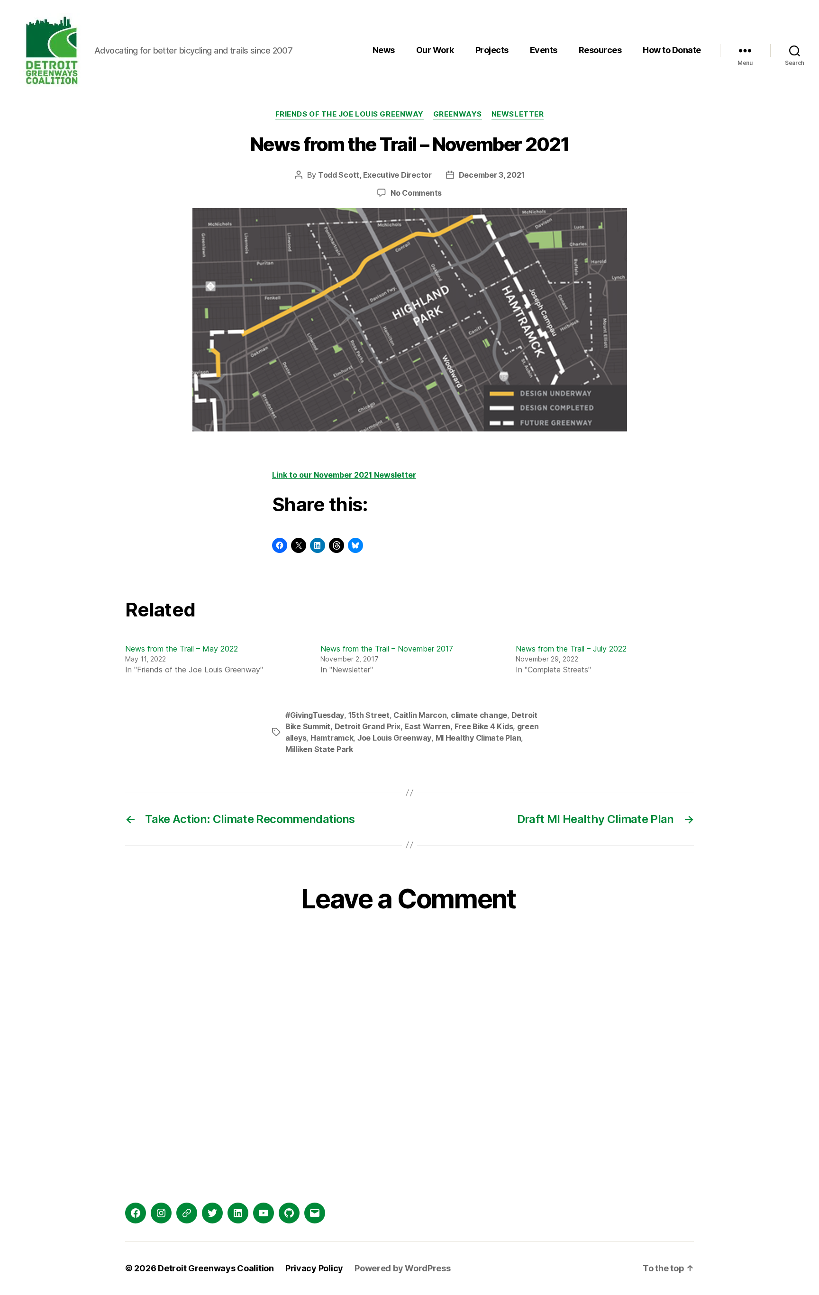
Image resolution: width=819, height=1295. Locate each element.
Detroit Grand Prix (367, 726)
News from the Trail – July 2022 (571, 648)
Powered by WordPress (403, 1268)
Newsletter (517, 114)
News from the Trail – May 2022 (181, 648)
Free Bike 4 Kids (484, 726)
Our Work (435, 50)
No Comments (416, 193)
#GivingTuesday (314, 715)
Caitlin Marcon (419, 715)
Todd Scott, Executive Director (375, 175)
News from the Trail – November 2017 (386, 648)
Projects (492, 50)
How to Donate (672, 50)
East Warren (427, 726)
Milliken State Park (319, 749)
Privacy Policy (314, 1268)
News (384, 50)
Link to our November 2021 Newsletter (344, 475)
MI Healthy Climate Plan (478, 738)
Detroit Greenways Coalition (216, 1268)
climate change (479, 715)
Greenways (457, 114)
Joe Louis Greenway (394, 738)
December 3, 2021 (492, 175)
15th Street (369, 715)
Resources (600, 50)
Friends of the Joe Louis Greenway (349, 114)
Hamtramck (332, 738)
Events (543, 50)
